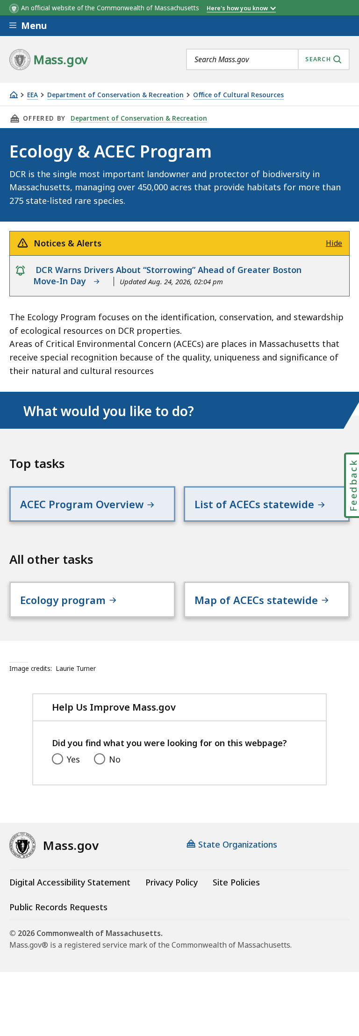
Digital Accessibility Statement (69, 882)
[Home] (13, 94)
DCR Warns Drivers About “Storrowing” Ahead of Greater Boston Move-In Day (167, 275)
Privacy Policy (171, 882)
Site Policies (236, 882)
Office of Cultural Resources (238, 95)
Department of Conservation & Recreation (115, 95)
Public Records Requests (58, 907)
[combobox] (268, 59)
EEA (32, 95)
